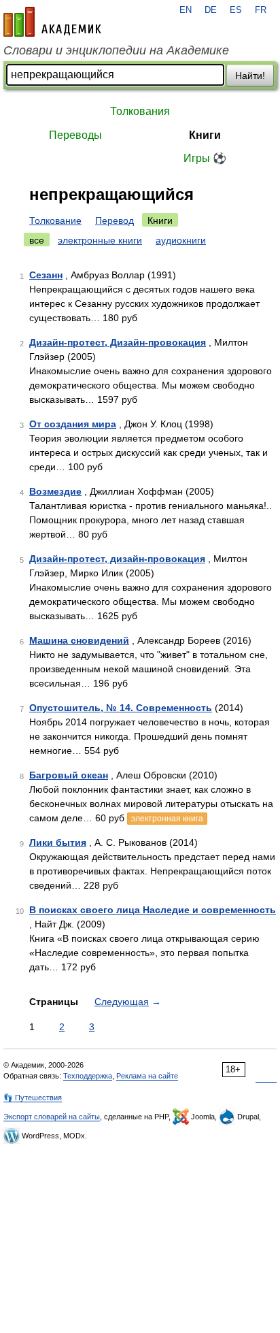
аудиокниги (181, 240)
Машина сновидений (79, 640)
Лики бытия (57, 842)
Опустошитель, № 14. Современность (120, 707)
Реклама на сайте (147, 1076)
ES (236, 10)
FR (260, 10)
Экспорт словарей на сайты (51, 1117)
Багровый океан (68, 775)
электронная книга (167, 818)
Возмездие (55, 491)
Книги (205, 135)
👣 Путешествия (32, 1097)
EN (185, 10)
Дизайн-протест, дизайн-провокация (117, 558)
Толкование (55, 220)
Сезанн (46, 274)
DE (211, 10)
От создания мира (72, 423)
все (36, 240)
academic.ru (52, 22)
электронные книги (100, 240)
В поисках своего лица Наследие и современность (152, 909)
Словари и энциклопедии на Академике (116, 50)
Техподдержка (87, 1076)
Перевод (114, 220)
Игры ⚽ (204, 158)
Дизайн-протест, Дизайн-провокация (117, 342)
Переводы (75, 135)
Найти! (250, 75)
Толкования (140, 111)
